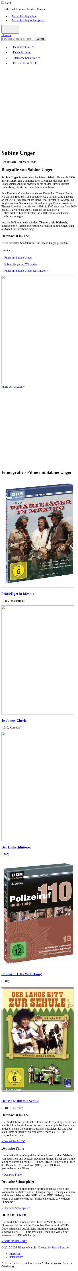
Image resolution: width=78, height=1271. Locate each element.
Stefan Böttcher (60, 1247)
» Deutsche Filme (11, 1174)
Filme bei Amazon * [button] (13, 386)
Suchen (40, 38)
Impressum (15, 1253)
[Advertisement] (39, 107)
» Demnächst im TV (13, 1141)
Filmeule (6, 35)
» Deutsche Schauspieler (15, 1208)
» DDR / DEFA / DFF (14, 1241)
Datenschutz (16, 1256)
